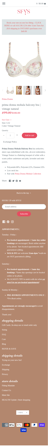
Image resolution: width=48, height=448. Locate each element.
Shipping (5, 369)
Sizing (4, 330)
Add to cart (29, 135)
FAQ (4, 334)
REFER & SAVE (9, 349)
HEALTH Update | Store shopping (16, 400)
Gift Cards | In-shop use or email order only (19, 325)
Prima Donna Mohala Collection (28, 174)
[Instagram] (12, 221)
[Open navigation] (4, 3)
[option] (10, 90)
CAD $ (20, 413)
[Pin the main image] (17, 180)
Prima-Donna (7, 99)
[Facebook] (4, 221)
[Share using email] (20, 180)
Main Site (6, 395)
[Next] (45, 90)
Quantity (5, 130)
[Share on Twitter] (13, 180)
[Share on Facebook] (10, 180)
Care (4, 339)
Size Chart (6, 120)
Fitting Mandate (8, 385)
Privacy (5, 374)
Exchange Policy (10, 142)
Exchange (6, 365)
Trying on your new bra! (12, 360)
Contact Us (6, 390)
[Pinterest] (8, 221)
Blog (4, 344)
